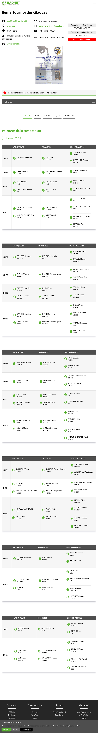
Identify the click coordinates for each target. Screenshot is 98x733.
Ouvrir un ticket (59, 712)
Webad (12, 718)
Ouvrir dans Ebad (14, 44)
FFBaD (12, 712)
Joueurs (27, 115)
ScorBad (34, 715)
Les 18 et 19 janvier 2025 (18, 21)
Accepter (6, 730)
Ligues (57, 115)
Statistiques (69, 115)
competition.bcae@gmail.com (51, 26)
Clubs (37, 115)
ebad (35, 718)
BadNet (35, 712)
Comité (47, 115)
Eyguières (11, 26)
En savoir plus (26, 730)
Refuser (15, 730)
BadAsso (12, 715)
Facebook (59, 715)
